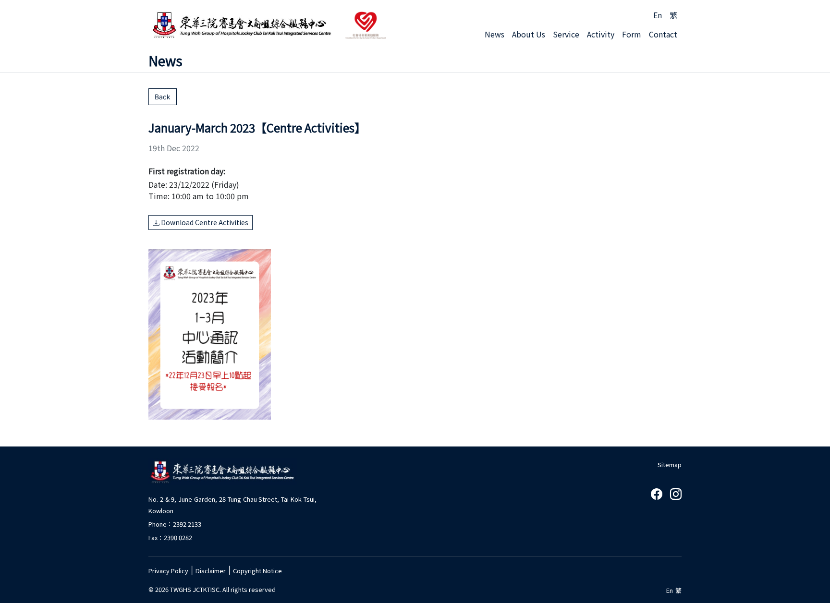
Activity (600, 34)
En (657, 15)
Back (163, 97)
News (494, 34)
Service (566, 34)
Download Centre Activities (203, 222)
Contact (663, 34)
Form (631, 34)
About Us (528, 34)
